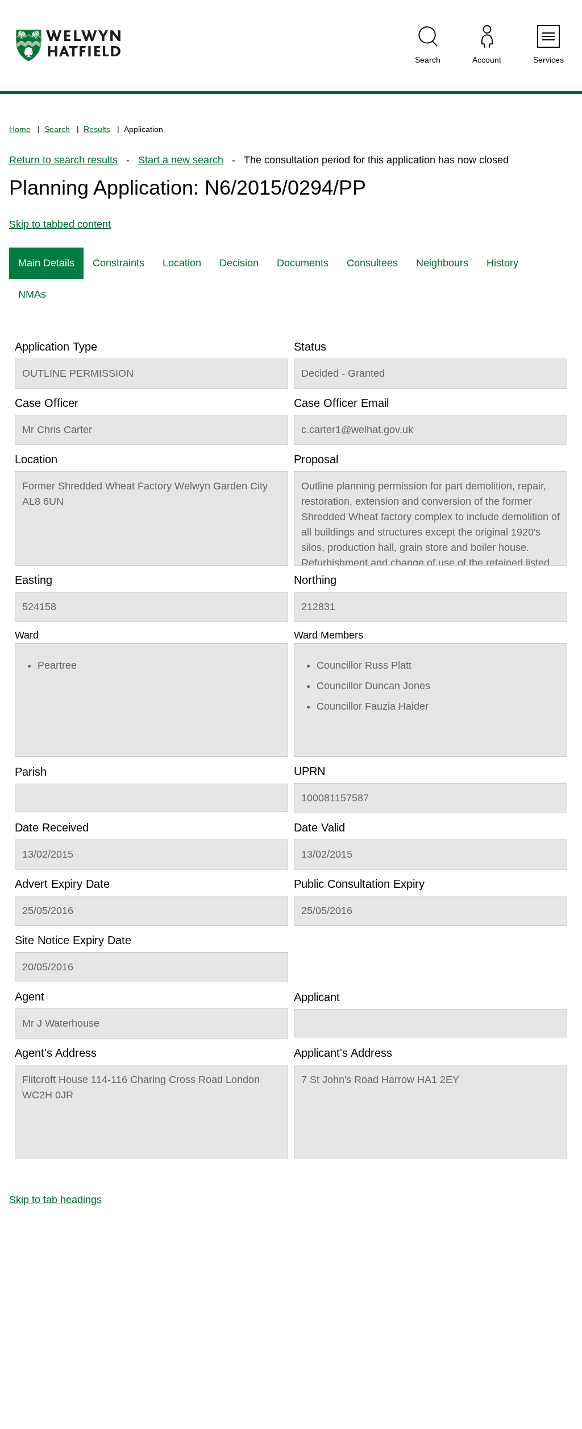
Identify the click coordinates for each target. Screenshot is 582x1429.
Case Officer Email (341, 403)
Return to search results (63, 160)
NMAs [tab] (32, 294)
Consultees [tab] (372, 263)
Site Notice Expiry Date (73, 940)
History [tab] (502, 263)
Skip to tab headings (55, 1199)
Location (36, 459)
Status (310, 346)
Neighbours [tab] (442, 263)
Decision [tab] (239, 263)
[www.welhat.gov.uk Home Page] (68, 45)
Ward (27, 635)
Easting (33, 580)
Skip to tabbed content (60, 224)
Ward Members (328, 635)
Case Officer (46, 403)
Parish (31, 771)
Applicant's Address (343, 1053)
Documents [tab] (303, 263)
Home (20, 129)
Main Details (46, 263)
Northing (315, 580)
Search (57, 129)
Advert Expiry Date (62, 884)
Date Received (52, 827)
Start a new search (180, 160)
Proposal (316, 459)
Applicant (317, 997)
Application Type (56, 346)
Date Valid (319, 827)
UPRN (309, 771)
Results (97, 129)
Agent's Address (56, 1053)
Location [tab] (182, 263)
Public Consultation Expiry (359, 884)
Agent (29, 996)
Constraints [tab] (118, 263)
